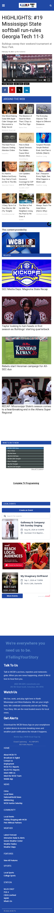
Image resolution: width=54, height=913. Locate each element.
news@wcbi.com (33, 684)
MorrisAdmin (21, 52)
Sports (26, 84)
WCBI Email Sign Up (32, 737)
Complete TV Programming (26, 483)
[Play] (5, 80)
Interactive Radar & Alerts (14, 838)
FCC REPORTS (34, 742)
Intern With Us (9, 773)
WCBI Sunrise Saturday (13, 803)
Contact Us (8, 761)
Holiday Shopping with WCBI (15, 819)
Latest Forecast (10, 835)
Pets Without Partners (13, 822)
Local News (8, 794)
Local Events (9, 816)
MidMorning (9, 800)
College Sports (7, 84)
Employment (9, 764)
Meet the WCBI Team (12, 776)
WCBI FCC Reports (11, 767)
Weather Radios (10, 844)
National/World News (12, 797)
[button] (27, 68)
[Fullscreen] (49, 80)
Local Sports (18, 84)
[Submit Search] (50, 5)
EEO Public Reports (26, 744)
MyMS (6, 898)
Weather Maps (10, 847)
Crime (6, 791)
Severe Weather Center (13, 841)
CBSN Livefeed (10, 895)
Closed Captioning (20, 742)
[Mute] (45, 80)
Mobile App (18, 737)
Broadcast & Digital (12, 758)
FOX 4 (6, 892)
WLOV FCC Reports (11, 770)
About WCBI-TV (10, 754)
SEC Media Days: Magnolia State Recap (25, 289)
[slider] (25, 80)
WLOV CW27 (9, 889)
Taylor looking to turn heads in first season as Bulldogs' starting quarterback (25, 328)
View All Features (11, 860)
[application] (27, 68)
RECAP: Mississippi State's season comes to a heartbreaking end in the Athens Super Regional (26, 409)
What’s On (8, 901)
